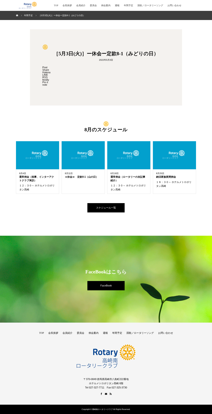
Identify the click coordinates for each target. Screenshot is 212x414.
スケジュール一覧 (106, 207)
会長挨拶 (67, 5)
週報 (117, 5)
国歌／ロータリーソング (150, 5)
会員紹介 (81, 5)
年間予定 (128, 5)
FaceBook (106, 285)
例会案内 (106, 5)
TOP (56, 5)
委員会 (93, 5)
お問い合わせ (174, 5)
